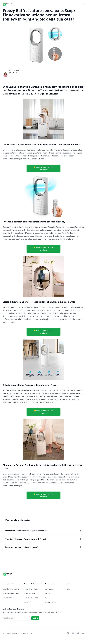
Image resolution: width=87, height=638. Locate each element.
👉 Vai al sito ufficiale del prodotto (43, 168)
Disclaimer (27, 602)
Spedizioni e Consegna (11, 589)
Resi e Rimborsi (8, 598)
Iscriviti (35, 618)
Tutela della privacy (31, 589)
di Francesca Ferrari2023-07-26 (16, 71)
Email (68, 589)
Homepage (49, 589)
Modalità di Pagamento (11, 593)
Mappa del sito (50, 602)
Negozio (48, 593)
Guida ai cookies (29, 593)
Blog (46, 598)
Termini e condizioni (31, 598)
